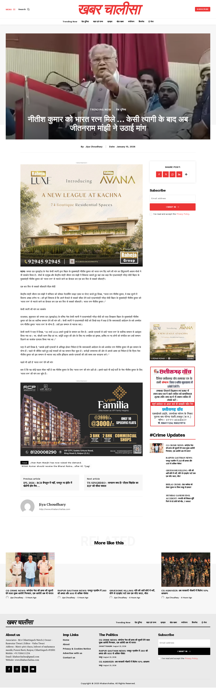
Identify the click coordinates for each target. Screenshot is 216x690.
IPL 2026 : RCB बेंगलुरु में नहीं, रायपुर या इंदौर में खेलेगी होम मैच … (47, 484)
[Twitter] (166, 174)
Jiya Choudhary (94, 146)
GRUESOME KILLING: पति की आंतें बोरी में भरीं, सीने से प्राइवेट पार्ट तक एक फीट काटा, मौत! (181, 473)
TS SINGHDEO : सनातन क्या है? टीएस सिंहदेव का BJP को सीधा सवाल (112, 484)
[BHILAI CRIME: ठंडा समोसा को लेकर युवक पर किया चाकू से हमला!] (156, 486)
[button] (24, 9)
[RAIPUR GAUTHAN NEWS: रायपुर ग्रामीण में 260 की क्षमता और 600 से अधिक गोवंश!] (156, 460)
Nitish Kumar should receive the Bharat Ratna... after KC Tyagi (56, 466)
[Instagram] (17, 669)
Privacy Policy (182, 214)
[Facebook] (159, 174)
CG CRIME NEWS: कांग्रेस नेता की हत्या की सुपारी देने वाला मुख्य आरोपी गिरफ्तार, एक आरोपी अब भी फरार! (180, 448)
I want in (171, 207)
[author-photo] (8, 597)
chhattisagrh (105, 646)
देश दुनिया (121, 109)
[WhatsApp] (172, 174)
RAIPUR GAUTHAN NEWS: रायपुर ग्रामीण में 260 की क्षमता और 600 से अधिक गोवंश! (179, 460)
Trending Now (100, 109)
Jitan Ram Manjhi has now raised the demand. (56, 462)
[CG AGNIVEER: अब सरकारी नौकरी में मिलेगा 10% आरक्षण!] (185, 569)
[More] (186, 174)
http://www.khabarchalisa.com (54, 509)
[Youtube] (33, 669)
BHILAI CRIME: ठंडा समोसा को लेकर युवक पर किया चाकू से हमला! (179, 486)
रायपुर (100, 657)
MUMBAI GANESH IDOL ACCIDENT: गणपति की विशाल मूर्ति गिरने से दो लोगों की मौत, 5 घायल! (180, 498)
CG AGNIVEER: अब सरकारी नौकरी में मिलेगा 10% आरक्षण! (184, 592)
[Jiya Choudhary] (27, 506)
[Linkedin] (179, 174)
